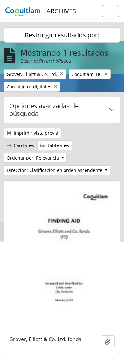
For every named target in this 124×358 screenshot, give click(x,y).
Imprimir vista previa (35, 133)
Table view (58, 145)
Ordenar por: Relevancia (33, 158)
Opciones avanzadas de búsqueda (44, 109)
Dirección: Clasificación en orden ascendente (55, 170)
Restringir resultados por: (62, 35)
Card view (23, 145)
